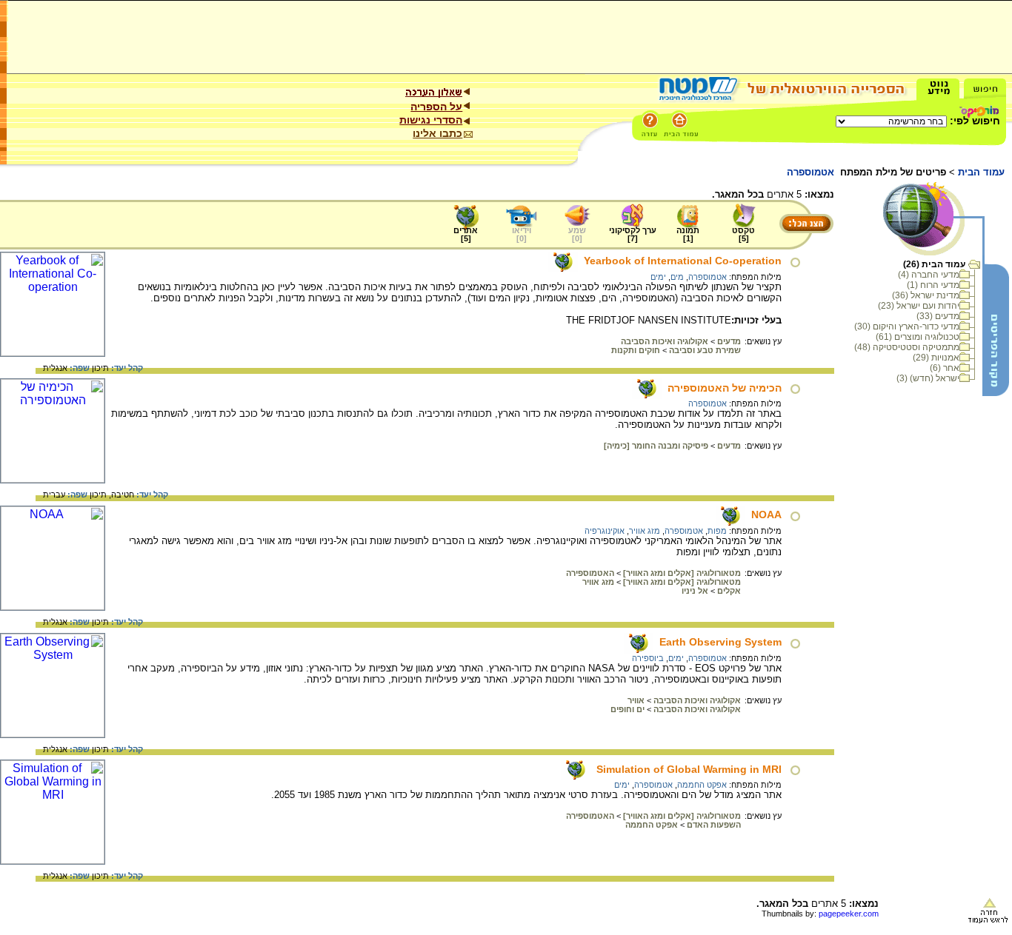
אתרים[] (465, 234)
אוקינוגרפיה (605, 530)
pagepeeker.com (849, 913)
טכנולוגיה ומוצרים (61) (917, 337)
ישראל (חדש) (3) (927, 378)
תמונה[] (687, 234)
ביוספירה (648, 658)
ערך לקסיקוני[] (632, 234)
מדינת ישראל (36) (925, 295)
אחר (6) (944, 368)
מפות (717, 530)
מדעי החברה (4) (928, 274)
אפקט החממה (702, 784)
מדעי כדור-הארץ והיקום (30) (906, 326)
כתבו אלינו (437, 133)
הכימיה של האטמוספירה (725, 388)
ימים (658, 276)
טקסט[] (743, 234)
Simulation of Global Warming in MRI (689, 769)
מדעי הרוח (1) (933, 285)
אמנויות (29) (936, 357)
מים (677, 276)
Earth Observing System (720, 642)
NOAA (766, 514)
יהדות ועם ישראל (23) (918, 306)
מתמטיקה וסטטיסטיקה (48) (906, 347)
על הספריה (436, 107)
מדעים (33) (937, 316)
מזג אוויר (644, 530)
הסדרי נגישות (430, 120)
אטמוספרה (707, 276)
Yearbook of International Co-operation (683, 261)
